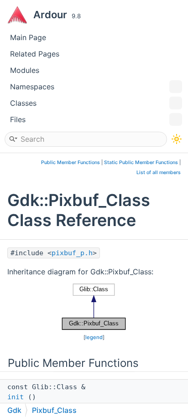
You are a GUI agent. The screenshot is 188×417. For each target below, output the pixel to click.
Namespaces (32, 86)
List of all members (158, 172)
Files (18, 119)
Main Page (28, 37)
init (15, 397)
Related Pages (34, 53)
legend (94, 337)
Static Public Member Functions (141, 162)
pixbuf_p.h (72, 253)
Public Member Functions (70, 162)
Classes (23, 103)
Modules (24, 70)
